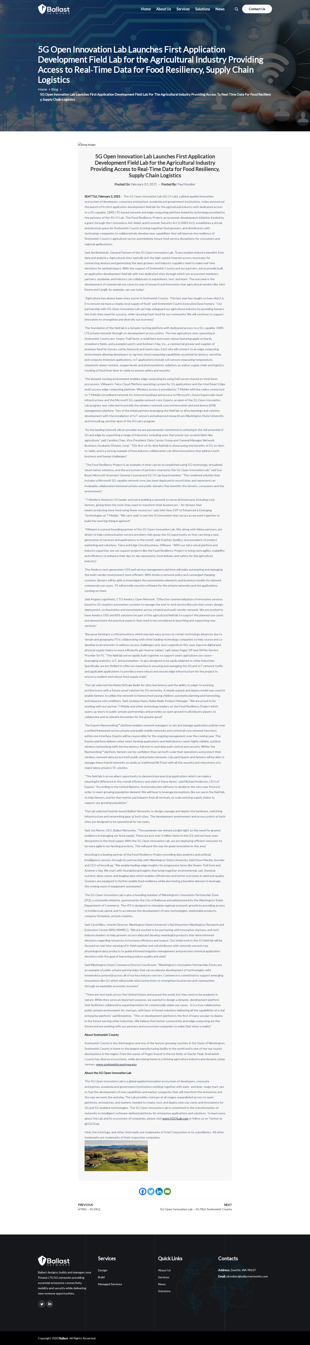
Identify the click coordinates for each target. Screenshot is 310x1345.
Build (101, 1277)
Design (102, 1270)
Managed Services (110, 1284)
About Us (163, 9)
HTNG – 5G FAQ (89, 1209)
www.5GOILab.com (175, 1118)
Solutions (202, 9)
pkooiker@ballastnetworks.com (247, 1276)
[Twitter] (151, 1191)
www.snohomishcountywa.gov (116, 1064)
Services (183, 9)
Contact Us (257, 9)
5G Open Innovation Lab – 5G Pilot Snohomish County (196, 1209)
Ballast (63, 1338)
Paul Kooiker (186, 184)
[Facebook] (142, 1191)
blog (54, 89)
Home (146, 9)
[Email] (167, 1191)
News (220, 9)
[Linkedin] (159, 1191)
